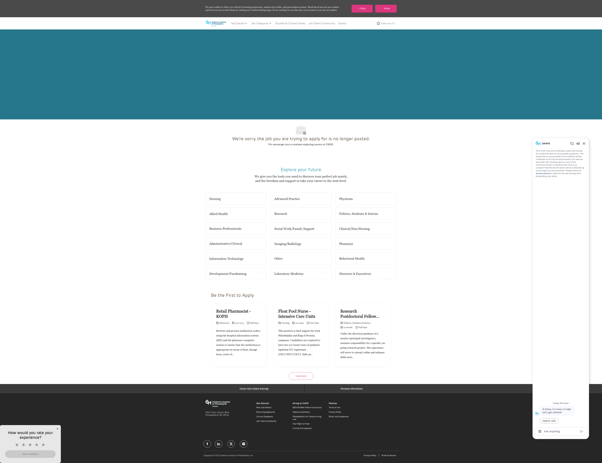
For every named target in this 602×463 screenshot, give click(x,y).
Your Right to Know (301, 424)
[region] (561, 287)
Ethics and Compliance (339, 416)
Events (342, 23)
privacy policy (543, 173)
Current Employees (264, 416)
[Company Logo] (217, 23)
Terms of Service (388, 455)
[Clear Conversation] (572, 143)
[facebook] (207, 444)
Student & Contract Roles (290, 23)
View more (301, 376)
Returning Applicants (265, 412)
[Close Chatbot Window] (584, 143)
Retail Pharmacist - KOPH (233, 314)
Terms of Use (334, 407)
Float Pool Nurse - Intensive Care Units (296, 314)
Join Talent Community (321, 23)
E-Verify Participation (302, 428)
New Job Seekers (264, 407)
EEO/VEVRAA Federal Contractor (307, 407)
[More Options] (540, 431)
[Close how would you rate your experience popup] (57, 428)
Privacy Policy (335, 412)
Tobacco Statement (301, 412)
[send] (582, 431)
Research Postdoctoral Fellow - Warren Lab (359, 314)
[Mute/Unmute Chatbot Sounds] (578, 143)
